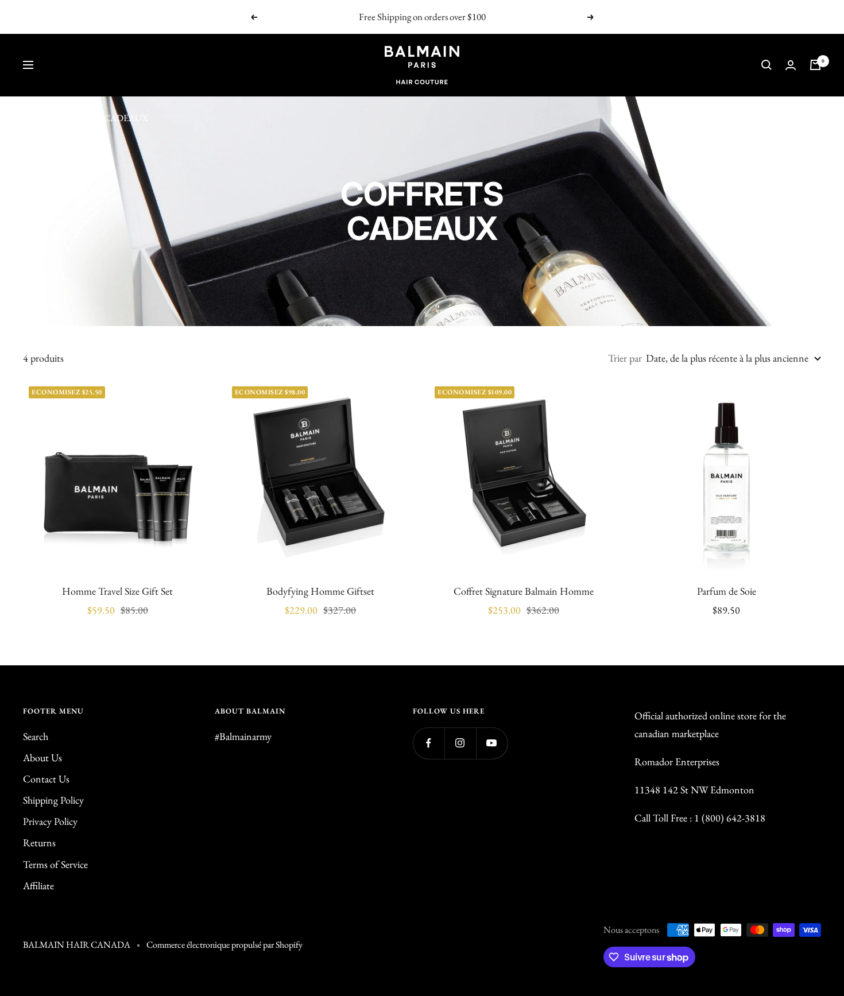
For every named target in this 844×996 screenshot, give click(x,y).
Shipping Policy (53, 800)
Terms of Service (55, 864)
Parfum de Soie (726, 591)
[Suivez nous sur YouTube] (492, 743)
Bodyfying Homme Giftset (320, 591)
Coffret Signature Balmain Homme (524, 591)
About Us (42, 757)
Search (35, 736)
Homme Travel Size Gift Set (117, 591)
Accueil (36, 118)
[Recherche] (766, 65)
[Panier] (815, 65)
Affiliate (38, 885)
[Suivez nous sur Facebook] (428, 743)
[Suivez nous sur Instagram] (460, 743)
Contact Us (46, 778)
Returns (39, 842)
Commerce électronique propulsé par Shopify (224, 945)
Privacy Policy (50, 821)
